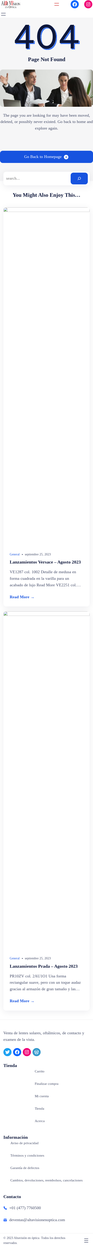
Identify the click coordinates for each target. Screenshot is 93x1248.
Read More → (22, 597)
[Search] (79, 178)
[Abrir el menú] (56, 4)
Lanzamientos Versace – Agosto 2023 (45, 561)
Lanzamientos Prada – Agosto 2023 (44, 966)
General (15, 554)
